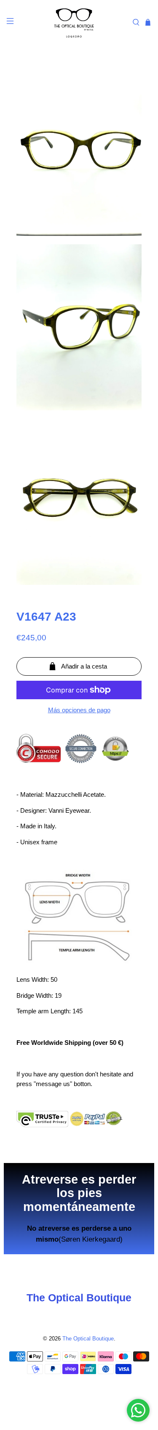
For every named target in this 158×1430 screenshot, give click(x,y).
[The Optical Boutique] (74, 22)
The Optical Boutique (88, 1339)
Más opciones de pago (79, 710)
